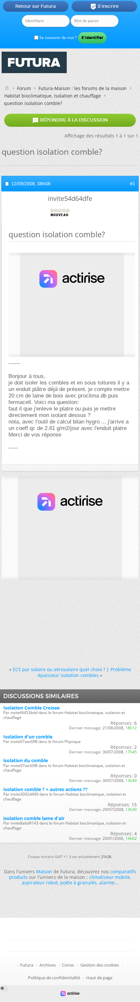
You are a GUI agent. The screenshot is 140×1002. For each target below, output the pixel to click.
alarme (107, 882)
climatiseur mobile (109, 877)
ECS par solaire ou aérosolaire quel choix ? (59, 669)
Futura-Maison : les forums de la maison (82, 88)
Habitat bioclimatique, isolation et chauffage (52, 96)
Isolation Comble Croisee (31, 708)
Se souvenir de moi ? (57, 37)
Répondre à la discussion (70, 120)
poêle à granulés (78, 882)
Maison (44, 871)
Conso (68, 965)
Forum (24, 88)
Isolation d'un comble (27, 737)
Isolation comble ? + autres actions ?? (45, 789)
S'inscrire (104, 6)
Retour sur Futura (35, 6)
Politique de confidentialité (54, 978)
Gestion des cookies (99, 965)
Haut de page (99, 978)
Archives (47, 965)
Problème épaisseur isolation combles (84, 672)
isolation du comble (25, 760)
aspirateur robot (40, 882)
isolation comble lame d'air (33, 818)
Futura (26, 965)
